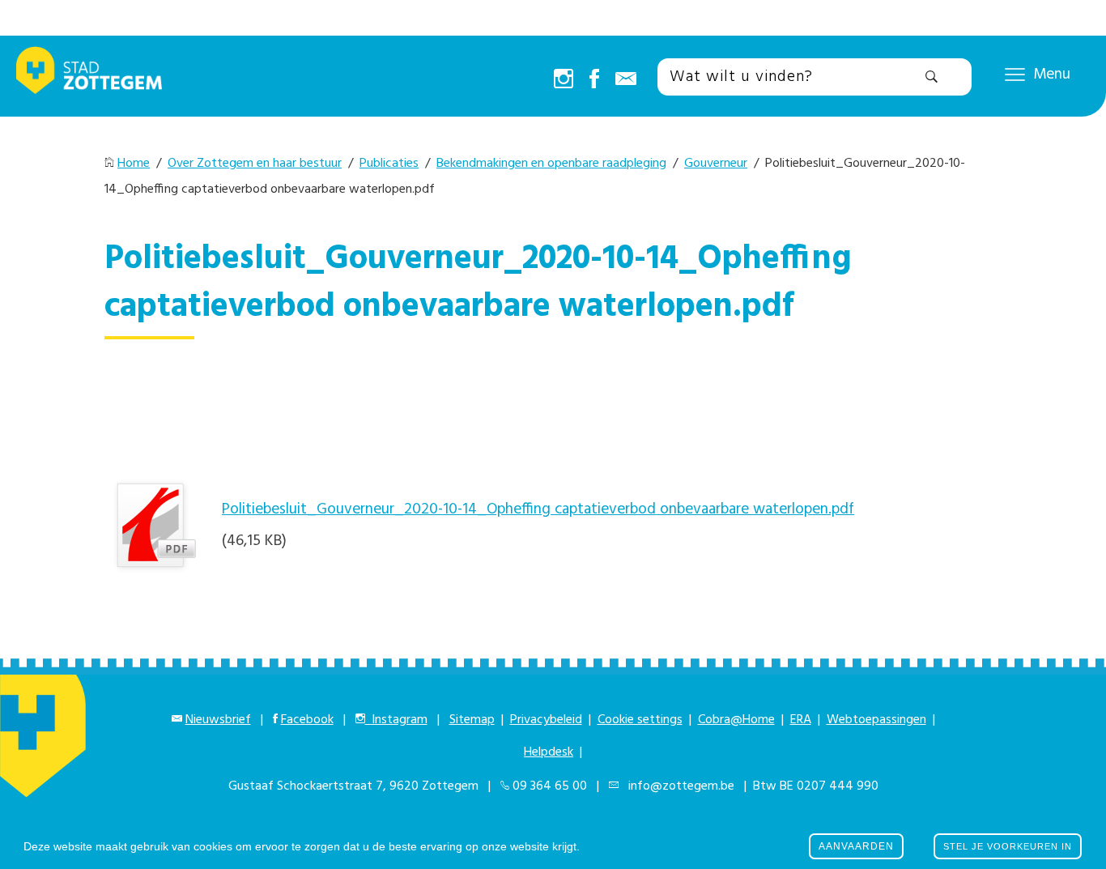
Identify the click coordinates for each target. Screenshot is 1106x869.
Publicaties (389, 163)
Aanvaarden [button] (856, 846)
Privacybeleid (546, 720)
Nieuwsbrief (218, 720)
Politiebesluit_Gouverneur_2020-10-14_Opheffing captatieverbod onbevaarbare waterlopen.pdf (538, 509)
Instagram (396, 720)
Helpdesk (548, 752)
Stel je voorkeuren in (1007, 846)
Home (133, 163)
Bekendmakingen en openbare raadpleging (551, 163)
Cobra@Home (736, 720)
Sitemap (472, 720)
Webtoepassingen (876, 720)
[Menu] (1015, 73)
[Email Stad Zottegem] (625, 80)
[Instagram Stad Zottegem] (563, 80)
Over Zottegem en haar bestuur (255, 163)
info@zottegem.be (678, 786)
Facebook (307, 720)
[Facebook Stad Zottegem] (594, 80)
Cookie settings (640, 720)
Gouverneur (715, 163)
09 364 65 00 (550, 786)
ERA (800, 720)
